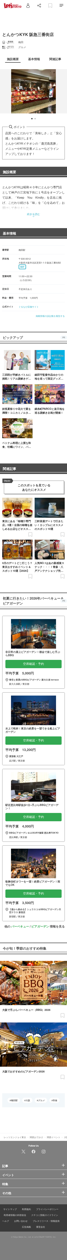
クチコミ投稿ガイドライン (44, 1214)
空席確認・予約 (33, 663)
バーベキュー (20, 926)
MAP (22, 267)
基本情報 (9, 233)
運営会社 (40, 1226)
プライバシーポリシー (47, 1209)
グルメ (41, 1100)
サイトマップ (10, 1209)
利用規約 (26, 1209)
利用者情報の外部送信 (15, 1214)
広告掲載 (26, 1226)
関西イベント (53, 1137)
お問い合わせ (21, 1220)
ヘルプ (5, 1220)
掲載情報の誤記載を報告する (50, 315)
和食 (55, 1100)
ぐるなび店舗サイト (29, 306)
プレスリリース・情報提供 (46, 1220)
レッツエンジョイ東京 (15, 1137)
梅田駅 (14, 1100)
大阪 (28, 1100)
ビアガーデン (40, 926)
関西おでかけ (36, 1137)
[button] (32, 118)
